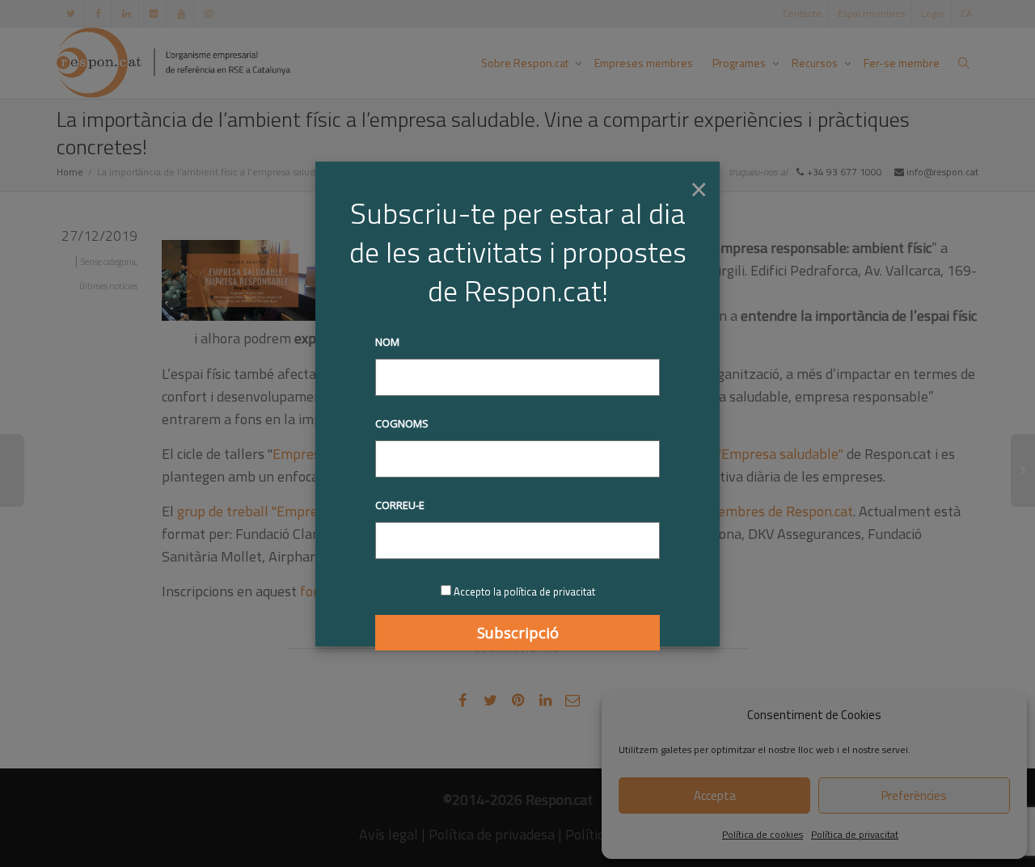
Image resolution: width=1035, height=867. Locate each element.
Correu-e (400, 505)
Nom (387, 342)
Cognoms (402, 423)
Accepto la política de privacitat (524, 591)
